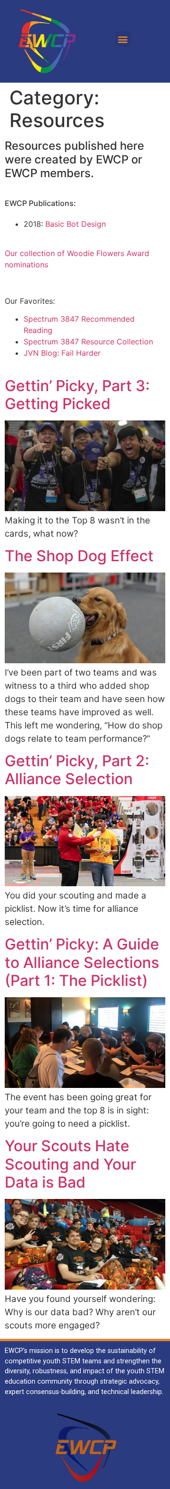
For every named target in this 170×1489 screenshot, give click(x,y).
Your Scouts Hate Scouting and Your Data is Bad (70, 1164)
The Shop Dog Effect (79, 556)
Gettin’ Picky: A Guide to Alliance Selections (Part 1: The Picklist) (82, 962)
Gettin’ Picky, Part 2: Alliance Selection (77, 770)
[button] (123, 39)
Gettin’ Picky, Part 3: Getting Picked (77, 395)
